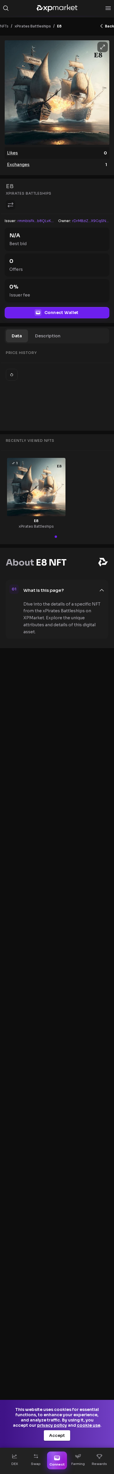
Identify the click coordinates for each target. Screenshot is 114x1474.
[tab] (17, 335)
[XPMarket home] (57, 8)
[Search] (6, 8)
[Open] (108, 8)
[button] (64, 590)
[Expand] (102, 47)
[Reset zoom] (12, 375)
